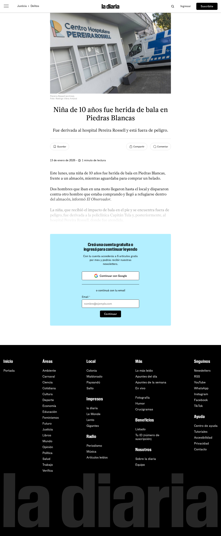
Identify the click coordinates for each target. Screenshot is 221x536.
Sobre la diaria (145, 459)
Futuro (47, 423)
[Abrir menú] (6, 6)
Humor (140, 403)
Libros (46, 435)
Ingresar (185, 6)
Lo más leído (144, 371)
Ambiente (49, 371)
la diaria (92, 408)
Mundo (47, 441)
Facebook (201, 400)
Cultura (47, 394)
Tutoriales (200, 432)
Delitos (35, 6)
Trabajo (47, 465)
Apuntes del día (146, 376)
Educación (49, 412)
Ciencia (47, 382)
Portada (9, 371)
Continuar (110, 314)
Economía (49, 406)
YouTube (200, 382)
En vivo (140, 388)
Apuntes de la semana (150, 382)
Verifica (47, 471)
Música (91, 451)
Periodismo (94, 446)
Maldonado (94, 376)
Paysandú (93, 382)
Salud (46, 459)
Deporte (48, 400)
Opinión (47, 447)
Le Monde (93, 414)
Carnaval (48, 376)
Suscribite (207, 6)
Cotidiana (49, 388)
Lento (90, 420)
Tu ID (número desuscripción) (147, 437)
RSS (197, 376)
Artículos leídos (97, 457)
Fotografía (142, 397)
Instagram (201, 394)
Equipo (140, 465)
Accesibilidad (203, 437)
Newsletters (202, 371)
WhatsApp (201, 388)
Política (47, 453)
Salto (90, 388)
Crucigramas (144, 409)
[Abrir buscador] (172, 6)
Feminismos (50, 418)
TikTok (198, 406)
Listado (140, 429)
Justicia (22, 6)
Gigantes (93, 426)
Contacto (200, 449)
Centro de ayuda (206, 426)
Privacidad (201, 443)
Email (86, 296)
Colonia (92, 371)
